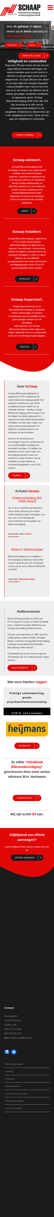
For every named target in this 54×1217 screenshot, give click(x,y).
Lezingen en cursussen (16, 1093)
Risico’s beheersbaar (27, 549)
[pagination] (14, 720)
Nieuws (29, 534)
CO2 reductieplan (14, 1108)
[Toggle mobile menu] (51, 7)
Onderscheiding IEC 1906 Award (27, 499)
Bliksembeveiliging (27, 579)
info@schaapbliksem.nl (21, 1038)
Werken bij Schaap (14, 1101)
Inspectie (10, 1079)
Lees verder (13, 536)
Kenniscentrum (13, 1086)
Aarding (9, 1071)
